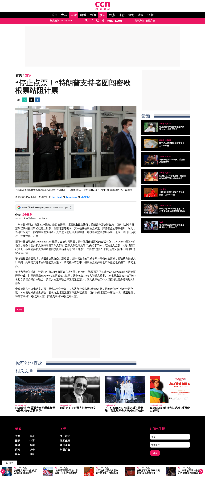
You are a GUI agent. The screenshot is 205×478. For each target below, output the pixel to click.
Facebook (57, 197)
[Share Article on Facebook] (37, 101)
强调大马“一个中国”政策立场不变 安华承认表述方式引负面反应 (172, 211)
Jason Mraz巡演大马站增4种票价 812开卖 (170, 409)
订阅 (155, 453)
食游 (131, 15)
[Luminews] (118, 20)
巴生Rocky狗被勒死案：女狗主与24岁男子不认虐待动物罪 (172, 177)
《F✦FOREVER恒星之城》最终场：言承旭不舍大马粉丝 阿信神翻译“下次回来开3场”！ (124, 410)
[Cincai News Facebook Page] (91, 20)
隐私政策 (65, 440)
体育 (122, 15)
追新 (151, 15)
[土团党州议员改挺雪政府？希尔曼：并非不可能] (151, 192)
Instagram (71, 197)
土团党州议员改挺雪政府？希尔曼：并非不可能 (107, 473)
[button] (71, 207)
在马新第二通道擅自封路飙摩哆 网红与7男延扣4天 (171, 226)
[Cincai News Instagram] (97, 20)
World (19, 310)
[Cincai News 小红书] (110, 20)
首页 (54, 15)
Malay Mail (67, 20)
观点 (112, 15)
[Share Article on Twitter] (31, 101)
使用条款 (65, 445)
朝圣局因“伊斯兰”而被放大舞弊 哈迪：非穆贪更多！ (171, 128)
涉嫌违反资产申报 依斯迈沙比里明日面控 (25, 471)
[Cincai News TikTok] (103, 20)
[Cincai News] (102, 9)
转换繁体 (54, 20)
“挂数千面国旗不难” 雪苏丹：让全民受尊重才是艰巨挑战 (66, 473)
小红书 (85, 197)
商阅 (93, 15)
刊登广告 (150, 20)
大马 (64, 15)
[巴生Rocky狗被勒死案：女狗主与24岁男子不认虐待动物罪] (151, 176)
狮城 (83, 15)
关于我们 (139, 20)
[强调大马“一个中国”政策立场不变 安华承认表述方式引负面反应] (151, 209)
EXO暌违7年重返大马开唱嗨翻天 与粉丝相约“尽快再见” (35, 409)
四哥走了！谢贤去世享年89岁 (78, 407)
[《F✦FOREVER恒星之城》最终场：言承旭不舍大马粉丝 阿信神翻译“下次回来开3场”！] (125, 389)
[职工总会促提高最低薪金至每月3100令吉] (151, 143)
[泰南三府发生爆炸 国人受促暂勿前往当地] (151, 160)
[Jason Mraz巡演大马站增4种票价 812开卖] (170, 389)
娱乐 (102, 15)
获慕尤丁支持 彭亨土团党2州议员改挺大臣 (148, 471)
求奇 (141, 15)
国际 (74, 15)
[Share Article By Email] (18, 101)
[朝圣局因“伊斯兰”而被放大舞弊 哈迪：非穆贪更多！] (151, 127)
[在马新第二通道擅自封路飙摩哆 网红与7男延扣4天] (151, 225)
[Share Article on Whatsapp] (24, 101)
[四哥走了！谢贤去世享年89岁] (80, 389)
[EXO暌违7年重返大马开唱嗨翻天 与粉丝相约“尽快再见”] (35, 389)
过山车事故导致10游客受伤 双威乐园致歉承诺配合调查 (189, 473)
